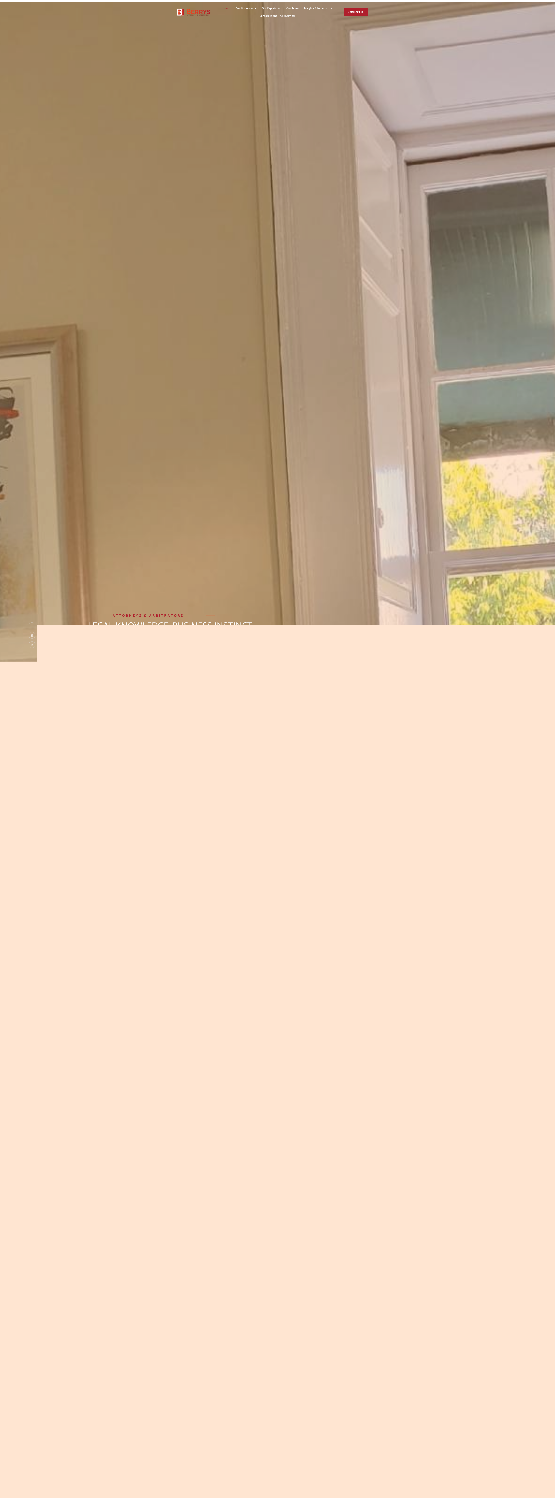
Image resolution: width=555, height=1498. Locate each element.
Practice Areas (244, 8)
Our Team (292, 8)
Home (226, 8)
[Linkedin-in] (32, 644)
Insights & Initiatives (317, 8)
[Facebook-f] (32, 625)
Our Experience (271, 8)
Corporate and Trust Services (277, 16)
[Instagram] (32, 635)
